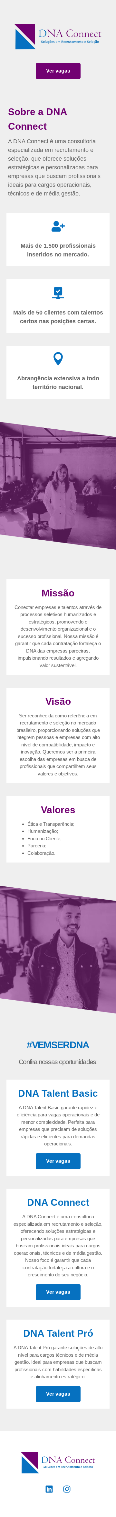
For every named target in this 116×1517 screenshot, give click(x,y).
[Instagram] (67, 1489)
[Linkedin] (49, 1489)
